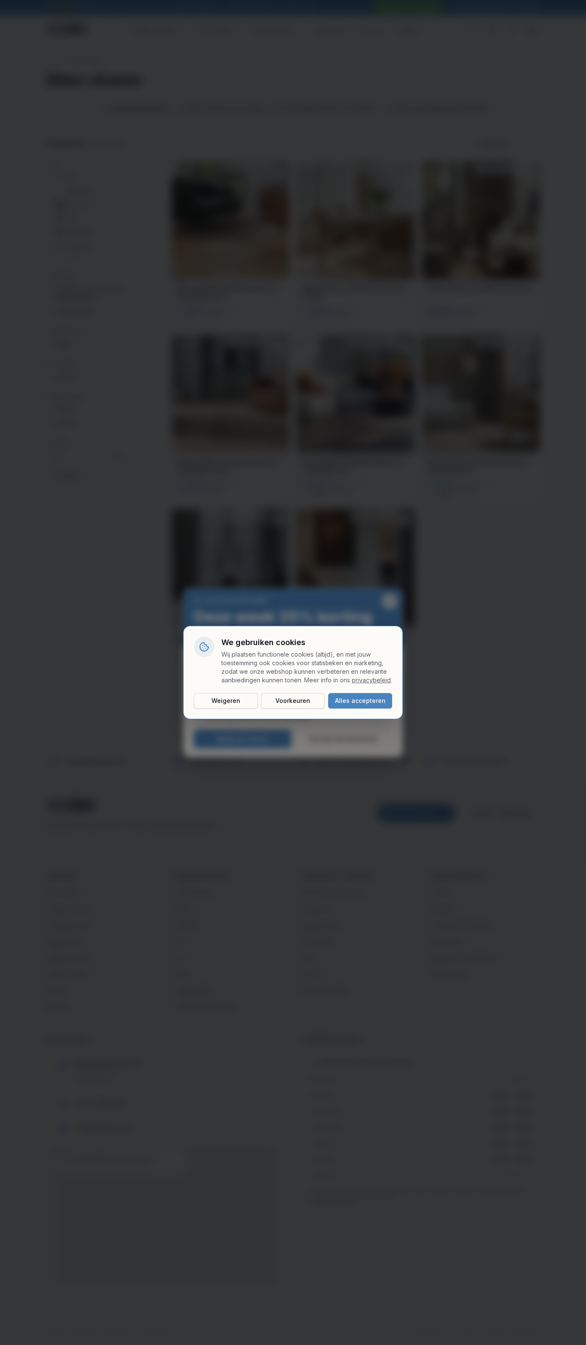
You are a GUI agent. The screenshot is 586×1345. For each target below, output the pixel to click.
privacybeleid (371, 680)
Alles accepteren (360, 700)
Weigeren (225, 700)
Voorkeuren (292, 700)
